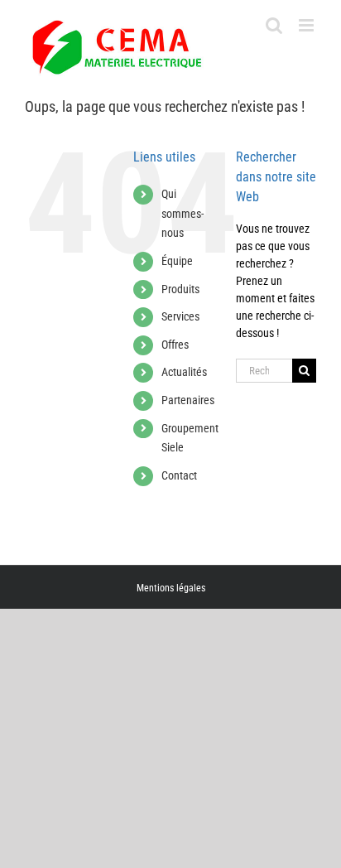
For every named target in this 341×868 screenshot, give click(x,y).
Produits (180, 289)
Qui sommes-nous (182, 213)
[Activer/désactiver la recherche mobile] (274, 25)
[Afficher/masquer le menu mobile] (307, 25)
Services (180, 316)
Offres (175, 344)
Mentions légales (171, 588)
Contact (179, 475)
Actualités (184, 372)
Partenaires (187, 400)
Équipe (177, 261)
